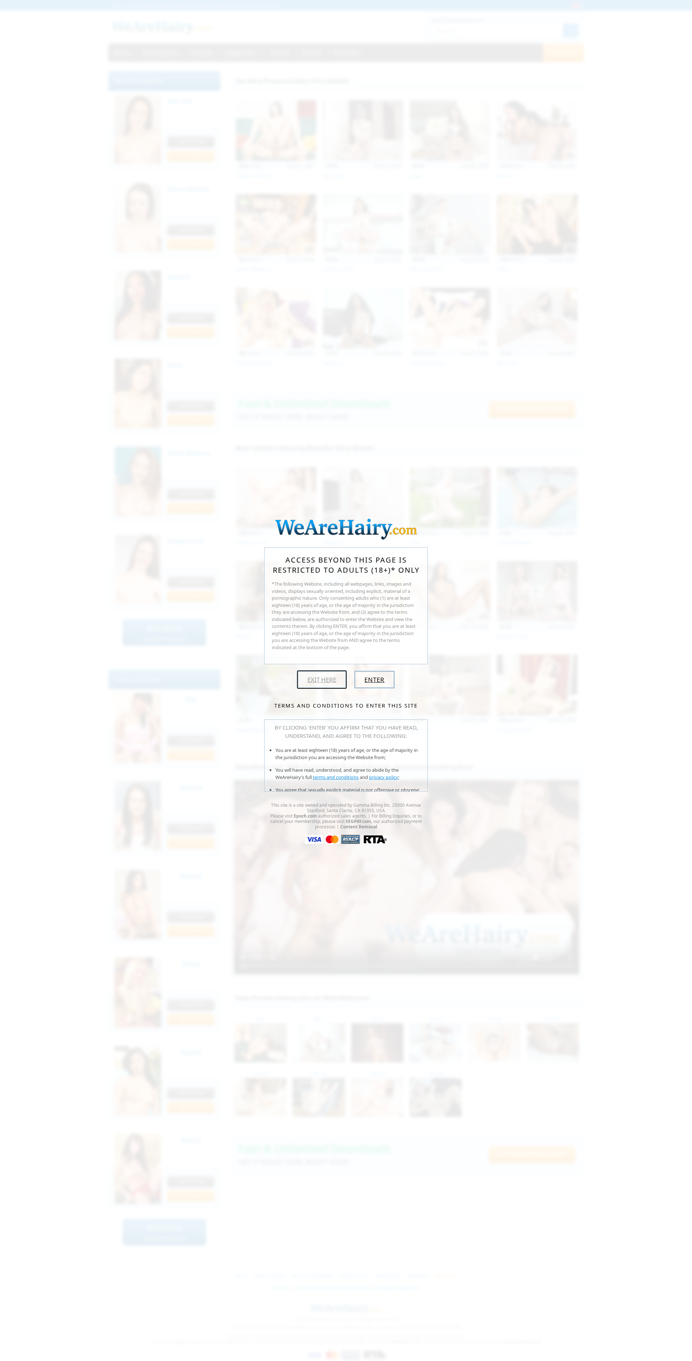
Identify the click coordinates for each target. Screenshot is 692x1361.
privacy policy (383, 777)
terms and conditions (336, 777)
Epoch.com (305, 816)
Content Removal (358, 826)
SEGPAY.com (358, 821)
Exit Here (321, 679)
